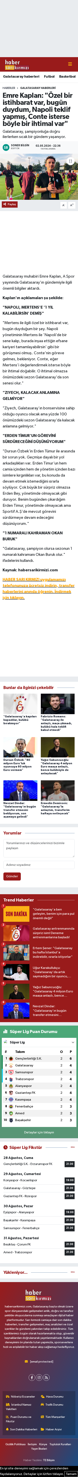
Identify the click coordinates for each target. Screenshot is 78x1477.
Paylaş (12, 204)
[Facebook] (32, 1377)
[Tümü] (73, 1272)
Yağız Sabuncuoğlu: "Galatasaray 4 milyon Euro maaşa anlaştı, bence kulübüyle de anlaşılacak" (56, 767)
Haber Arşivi (54, 1429)
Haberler (9, 88)
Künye (43, 1444)
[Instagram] (39, 1377)
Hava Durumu (54, 1396)
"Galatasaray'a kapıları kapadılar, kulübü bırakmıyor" (20, 720)
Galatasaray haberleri (21, 76)
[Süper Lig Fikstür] (73, 1147)
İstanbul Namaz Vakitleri (19, 1407)
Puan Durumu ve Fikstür (19, 1419)
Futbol (49, 76)
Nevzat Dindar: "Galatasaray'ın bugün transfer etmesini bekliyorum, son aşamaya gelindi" (19, 810)
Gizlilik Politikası (15, 1444)
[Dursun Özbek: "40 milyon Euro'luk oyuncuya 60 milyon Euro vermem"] (20, 747)
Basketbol (67, 76)
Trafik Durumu (54, 1404)
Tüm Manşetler (55, 1416)
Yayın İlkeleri (39, 1448)
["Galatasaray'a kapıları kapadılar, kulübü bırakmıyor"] (20, 704)
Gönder (12, 876)
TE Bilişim (49, 1460)
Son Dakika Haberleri (23, 1429)
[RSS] (46, 1377)
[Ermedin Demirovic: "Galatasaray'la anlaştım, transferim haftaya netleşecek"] (58, 790)
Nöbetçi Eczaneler (23, 1396)
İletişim (32, 1444)
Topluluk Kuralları (60, 1444)
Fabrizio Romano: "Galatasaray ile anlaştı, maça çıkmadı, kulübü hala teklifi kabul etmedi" (56, 723)
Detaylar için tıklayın (39, 1132)
